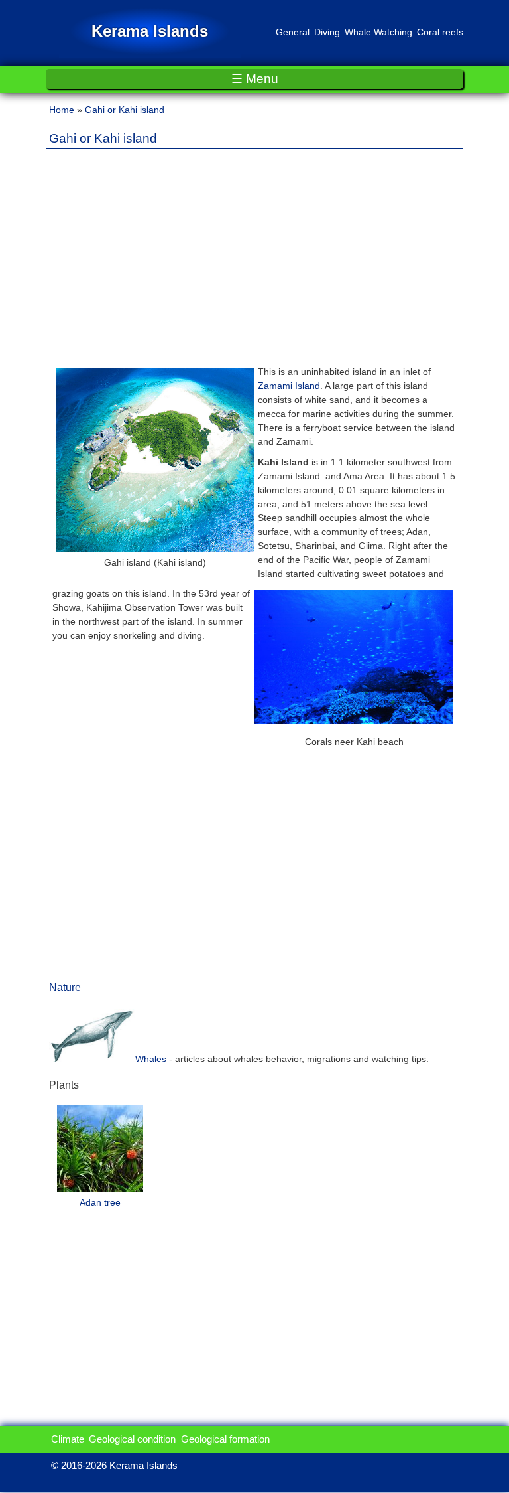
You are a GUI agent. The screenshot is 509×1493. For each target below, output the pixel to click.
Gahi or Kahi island (124, 109)
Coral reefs (440, 32)
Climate (67, 1439)
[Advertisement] (254, 252)
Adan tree (100, 1202)
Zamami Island (289, 385)
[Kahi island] (155, 548)
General (293, 32)
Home (61, 109)
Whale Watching (378, 32)
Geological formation (225, 1439)
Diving (327, 32)
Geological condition (132, 1439)
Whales (150, 1059)
